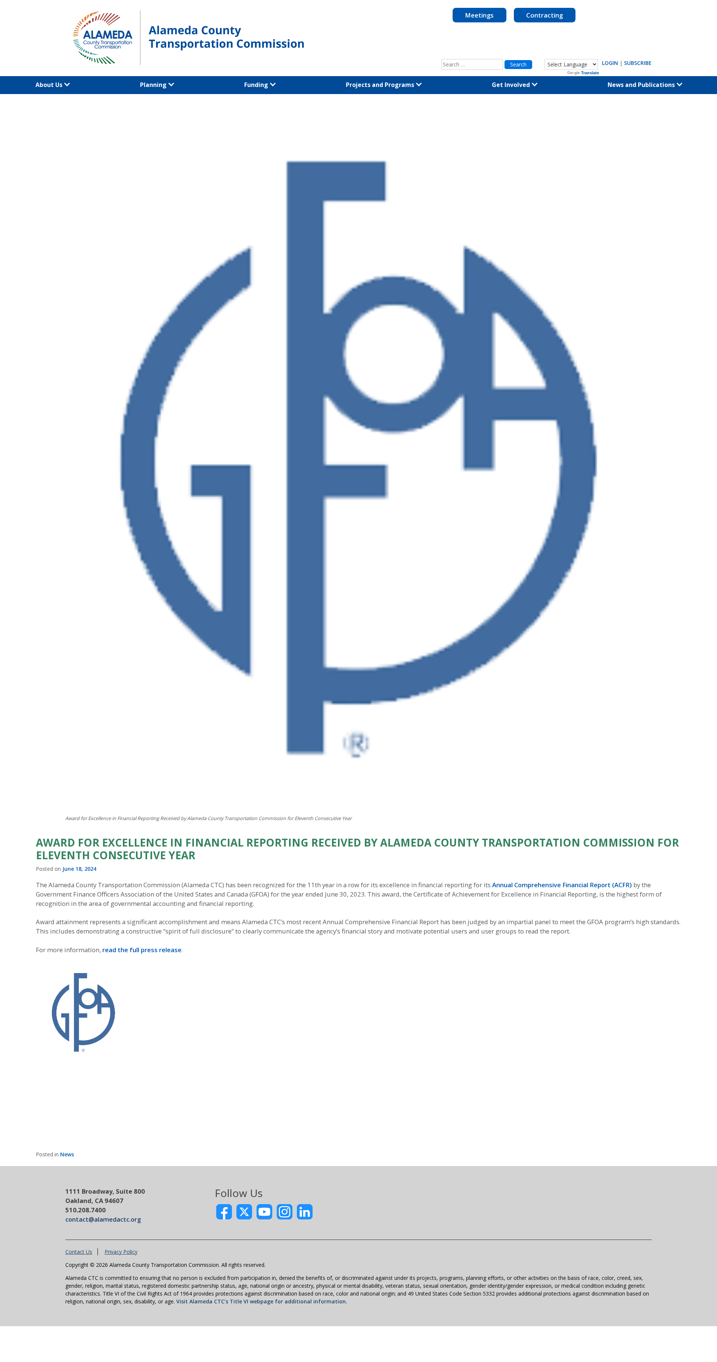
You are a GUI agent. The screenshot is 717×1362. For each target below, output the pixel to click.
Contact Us (78, 1251)
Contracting (544, 15)
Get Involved (511, 85)
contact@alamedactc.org (103, 1219)
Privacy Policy (121, 1251)
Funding (257, 85)
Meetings (479, 15)
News (67, 1154)
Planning (154, 85)
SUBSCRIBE (638, 62)
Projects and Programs (381, 85)
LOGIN (610, 62)
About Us (49, 85)
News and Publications (642, 85)
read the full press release (141, 949)
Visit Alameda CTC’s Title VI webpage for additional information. (261, 1301)
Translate (590, 73)
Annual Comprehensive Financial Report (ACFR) (562, 885)
